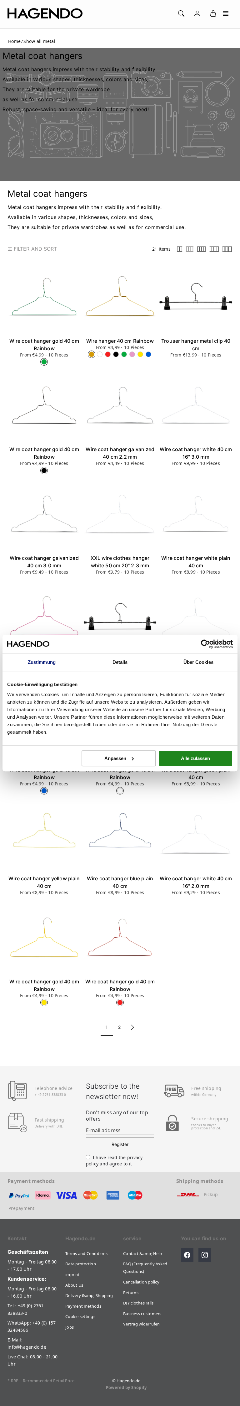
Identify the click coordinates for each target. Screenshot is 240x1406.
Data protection (80, 1264)
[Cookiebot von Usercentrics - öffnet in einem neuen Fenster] (205, 644)
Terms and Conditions (86, 1253)
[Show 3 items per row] (190, 249)
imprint (72, 1274)
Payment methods (83, 1306)
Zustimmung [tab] (42, 662)
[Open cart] (213, 13)
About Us (74, 1285)
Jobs (69, 1327)
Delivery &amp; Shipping (89, 1295)
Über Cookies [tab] (198, 662)
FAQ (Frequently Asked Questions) (145, 1267)
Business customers (142, 1313)
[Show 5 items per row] (214, 249)
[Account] (197, 13)
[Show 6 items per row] (227, 249)
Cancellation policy (141, 1282)
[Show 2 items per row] (179, 249)
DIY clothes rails (138, 1303)
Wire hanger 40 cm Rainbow (120, 341)
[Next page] (132, 1027)
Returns (130, 1292)
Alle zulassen (195, 758)
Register (120, 1144)
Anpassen (115, 758)
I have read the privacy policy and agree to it (114, 1160)
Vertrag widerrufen (141, 1324)
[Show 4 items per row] (201, 249)
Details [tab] (120, 662)
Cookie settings (80, 1316)
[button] (225, 13)
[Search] (181, 13)
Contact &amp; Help (142, 1253)
